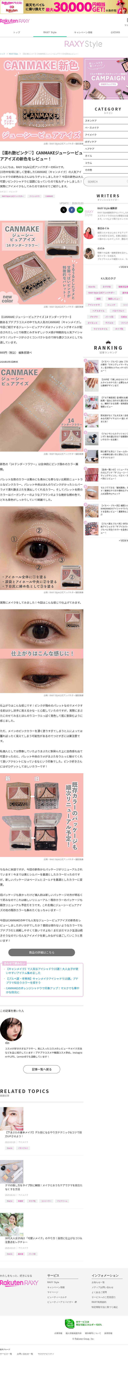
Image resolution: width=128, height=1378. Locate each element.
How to (9, 1148)
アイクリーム (62, 1201)
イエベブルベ (23, 1148)
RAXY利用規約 (99, 1302)
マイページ (52, 1292)
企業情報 (58, 1333)
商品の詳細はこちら (41, 952)
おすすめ (107, 286)
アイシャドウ (35, 196)
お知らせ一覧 (98, 1282)
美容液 (20, 1201)
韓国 (98, 298)
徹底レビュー (114, 298)
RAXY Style (50, 32)
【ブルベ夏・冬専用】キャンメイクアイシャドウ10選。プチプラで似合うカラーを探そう (42, 980)
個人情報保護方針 (74, 1333)
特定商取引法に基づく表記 (105, 1307)
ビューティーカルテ (57, 1297)
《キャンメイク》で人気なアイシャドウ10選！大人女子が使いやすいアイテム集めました (42, 971)
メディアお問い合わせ (102, 1287)
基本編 (20, 1254)
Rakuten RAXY (15, 21)
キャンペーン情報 (83, 32)
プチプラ (94, 316)
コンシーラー (46, 1201)
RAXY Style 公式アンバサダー (13, 196)
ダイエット (93, 322)
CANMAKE (49, 196)
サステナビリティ (46, 1354)
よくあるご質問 (99, 1292)
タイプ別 (32, 1201)
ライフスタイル (101, 328)
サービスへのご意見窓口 (104, 1297)
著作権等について (93, 1333)
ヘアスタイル (98, 310)
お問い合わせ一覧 (25, 1354)
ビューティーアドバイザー (60, 1302)
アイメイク (13, 191)
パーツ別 (32, 1254)
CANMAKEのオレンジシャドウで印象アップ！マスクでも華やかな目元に (42, 990)
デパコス (109, 322)
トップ (16, 32)
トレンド (111, 304)
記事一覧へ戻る (42, 1069)
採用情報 (108, 1333)
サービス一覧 (6, 1354)
